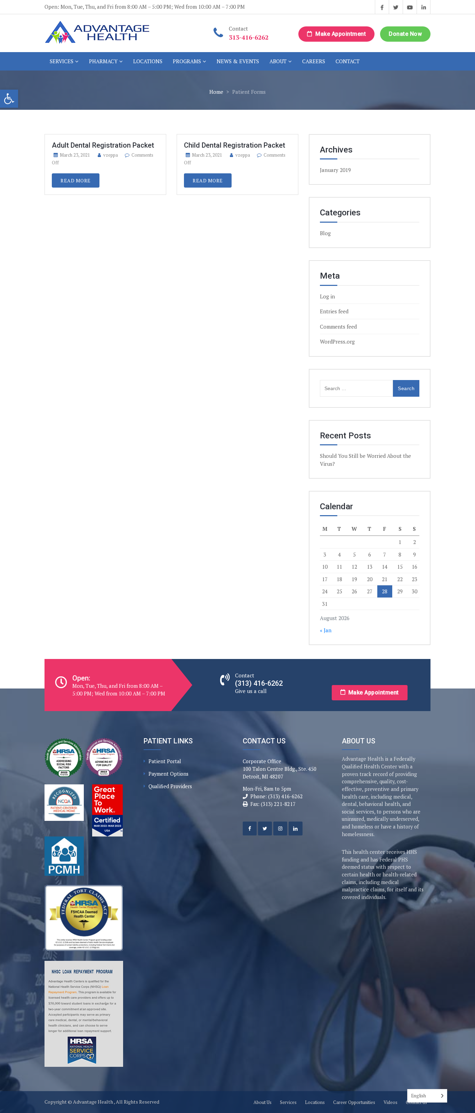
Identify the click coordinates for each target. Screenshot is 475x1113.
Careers (313, 61)
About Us (262, 1102)
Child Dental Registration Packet (234, 145)
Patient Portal (164, 761)
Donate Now (405, 34)
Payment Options (168, 773)
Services (61, 61)
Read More (76, 180)
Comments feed (338, 326)
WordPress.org (337, 341)
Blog (325, 233)
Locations (147, 61)
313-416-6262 (248, 37)
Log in (327, 296)
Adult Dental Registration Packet (103, 145)
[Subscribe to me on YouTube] (410, 7)
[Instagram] (280, 828)
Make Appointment (340, 34)
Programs (187, 61)
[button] (9, 99)
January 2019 (335, 169)
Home (216, 91)
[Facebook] (250, 828)
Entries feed (334, 311)
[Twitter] (265, 828)
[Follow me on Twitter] (396, 7)
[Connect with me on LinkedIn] (423, 7)
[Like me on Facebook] (382, 7)
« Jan (325, 630)
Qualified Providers (170, 786)
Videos (390, 1102)
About (278, 61)
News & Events (238, 61)
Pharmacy (103, 61)
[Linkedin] (296, 828)
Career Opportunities (354, 1102)
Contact (348, 61)
